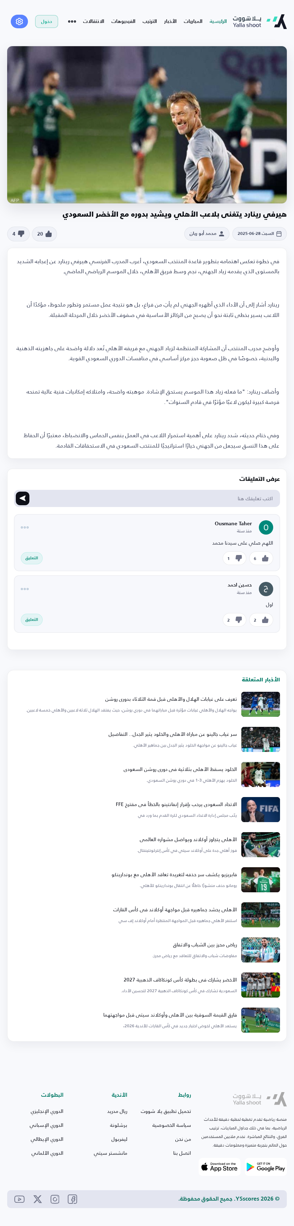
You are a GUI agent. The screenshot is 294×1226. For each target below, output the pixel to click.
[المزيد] (72, 21)
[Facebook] (72, 1199)
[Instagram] (55, 1199)
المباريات (193, 21)
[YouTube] (19, 1199)
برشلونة (118, 1125)
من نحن (183, 1139)
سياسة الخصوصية (171, 1125)
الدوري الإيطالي (47, 1139)
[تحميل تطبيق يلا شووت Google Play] (266, 1167)
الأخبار (170, 21)
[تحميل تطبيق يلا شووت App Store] (220, 1167)
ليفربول (119, 1139)
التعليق (31, 558)
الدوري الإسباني (46, 1125)
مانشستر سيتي (110, 1153)
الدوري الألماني (47, 1153)
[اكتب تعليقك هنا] (22, 498)
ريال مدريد (117, 1111)
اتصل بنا (182, 1153)
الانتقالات (93, 21)
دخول (46, 21)
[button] (44, 234)
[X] (37, 1199)
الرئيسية (218, 21)
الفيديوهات (124, 21)
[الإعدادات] (19, 21)
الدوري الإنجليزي (47, 1111)
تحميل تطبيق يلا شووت (166, 1111)
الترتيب (150, 21)
